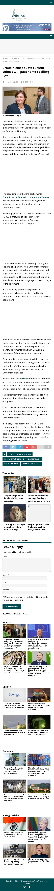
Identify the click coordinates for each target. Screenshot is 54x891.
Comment (7, 556)
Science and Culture (31, 464)
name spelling (34, 459)
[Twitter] (24, 887)
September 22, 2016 (12, 82)
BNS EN (25, 82)
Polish (22, 378)
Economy (8, 750)
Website (6, 590)
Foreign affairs (11, 815)
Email (5, 582)
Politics (7, 622)
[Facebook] (29, 887)
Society (7, 686)
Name (5, 575)
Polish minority (11, 464)
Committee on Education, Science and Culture (26, 197)
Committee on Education (20, 454)
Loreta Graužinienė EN (14, 459)
